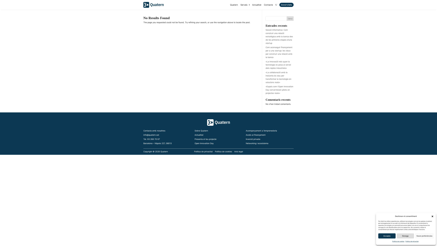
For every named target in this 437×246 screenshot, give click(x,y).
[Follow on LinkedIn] (291, 152)
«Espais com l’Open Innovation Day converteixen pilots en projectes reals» (279, 89)
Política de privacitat (412, 241)
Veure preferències (424, 236)
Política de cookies (398, 241)
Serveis (243, 5)
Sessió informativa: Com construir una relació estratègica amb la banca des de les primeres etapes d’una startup (279, 36)
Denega (405, 236)
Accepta (386, 236)
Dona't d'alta (286, 5)
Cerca (290, 19)
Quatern (234, 5)
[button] (432, 216)
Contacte (268, 5)
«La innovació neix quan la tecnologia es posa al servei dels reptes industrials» (278, 64)
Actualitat (256, 5)
